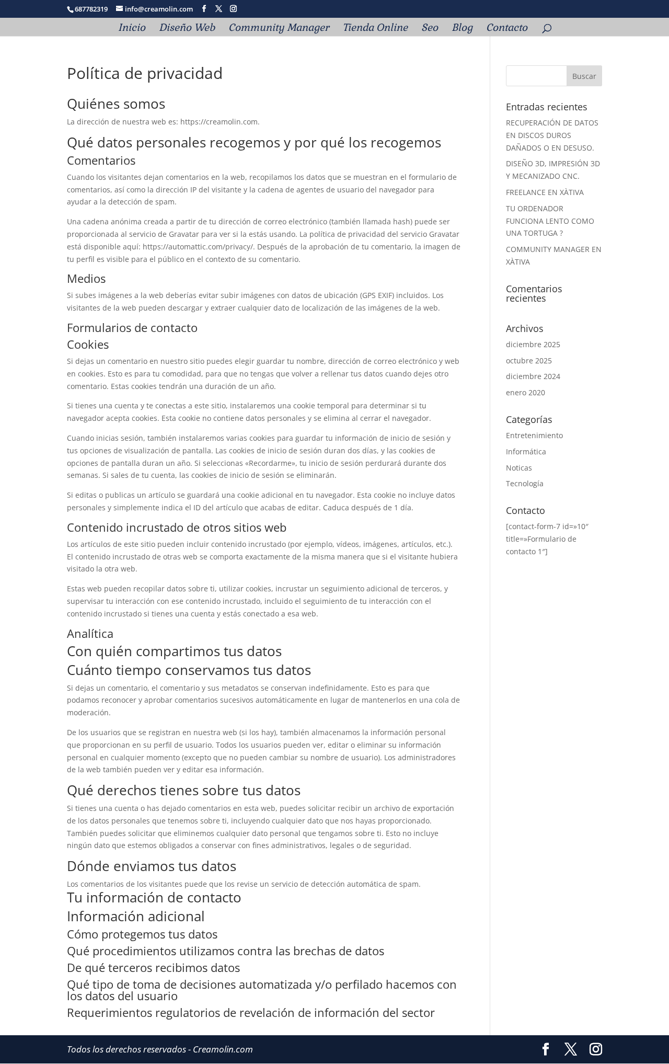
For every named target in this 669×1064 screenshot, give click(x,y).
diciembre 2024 (533, 376)
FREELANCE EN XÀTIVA (545, 192)
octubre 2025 (529, 360)
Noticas (519, 468)
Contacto (506, 29)
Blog (462, 29)
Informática (526, 451)
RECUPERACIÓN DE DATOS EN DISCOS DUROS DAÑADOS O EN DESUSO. (552, 135)
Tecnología (525, 483)
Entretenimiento (534, 435)
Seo (429, 29)
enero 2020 (525, 392)
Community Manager (278, 29)
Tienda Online (375, 29)
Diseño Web (187, 29)
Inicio (131, 29)
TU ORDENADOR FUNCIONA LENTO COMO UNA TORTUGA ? (550, 220)
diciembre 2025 (533, 344)
